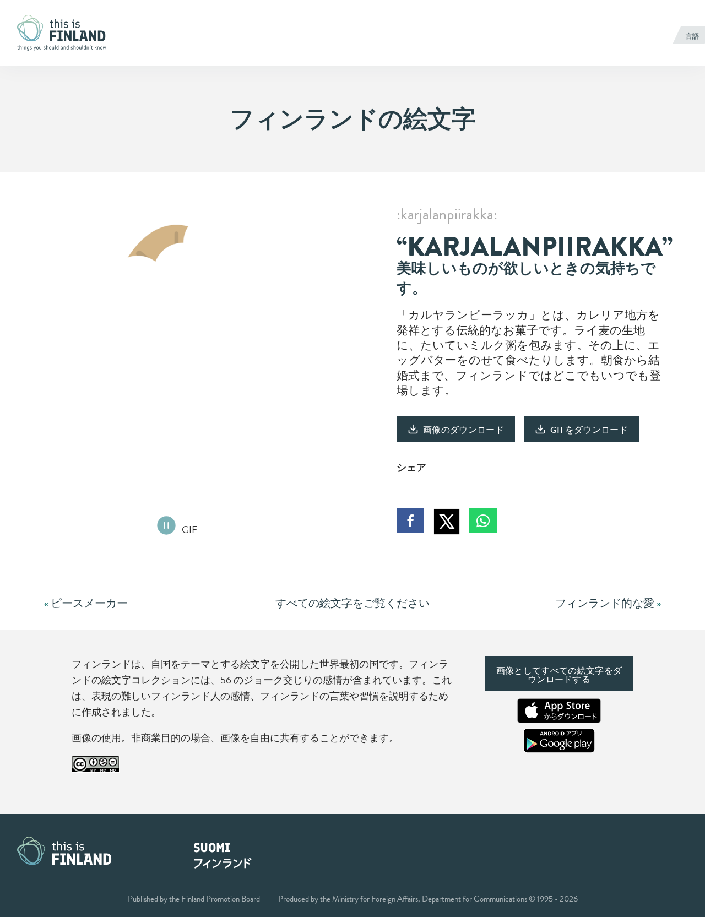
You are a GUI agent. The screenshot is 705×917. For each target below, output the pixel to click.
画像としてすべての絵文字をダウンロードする (559, 675)
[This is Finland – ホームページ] (65, 32)
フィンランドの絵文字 (353, 119)
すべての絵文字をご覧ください (352, 603)
